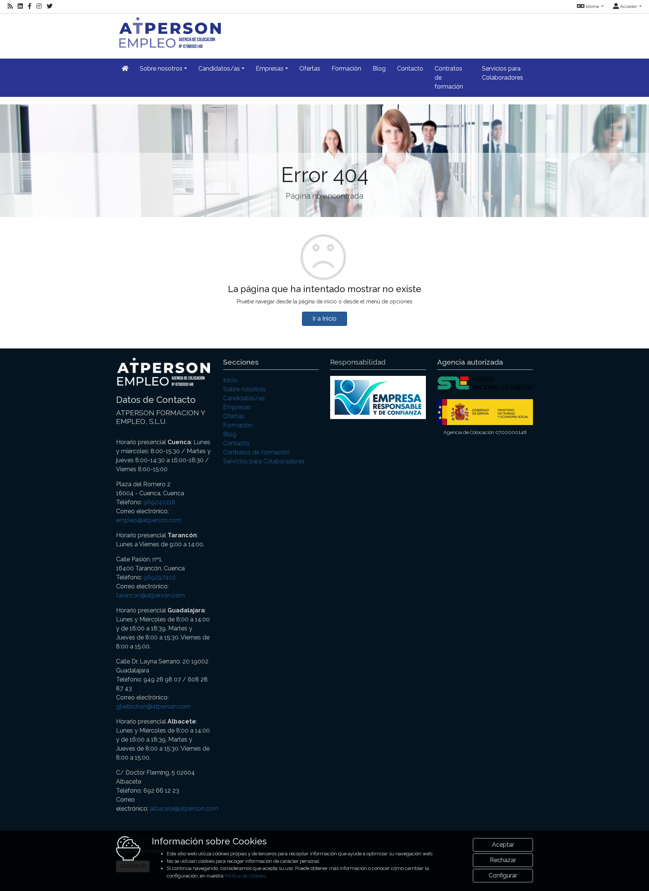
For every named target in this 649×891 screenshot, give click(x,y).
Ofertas (309, 68)
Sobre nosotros (244, 389)
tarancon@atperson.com (150, 595)
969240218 (159, 502)
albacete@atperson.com (184, 808)
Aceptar (503, 844)
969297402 (159, 577)
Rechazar (503, 860)
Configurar (503, 875)
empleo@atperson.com (148, 520)
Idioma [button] (592, 6)
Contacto (410, 68)
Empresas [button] (270, 68)
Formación (346, 68)
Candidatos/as (244, 398)
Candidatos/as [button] (219, 68)
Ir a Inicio (324, 318)
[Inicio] (168, 31)
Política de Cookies (245, 876)
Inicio (230, 380)
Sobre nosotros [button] (161, 68)
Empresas (237, 407)
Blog (379, 68)
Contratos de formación (449, 77)
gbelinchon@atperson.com (153, 706)
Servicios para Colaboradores (502, 73)
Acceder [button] (628, 6)
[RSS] (10, 6)
